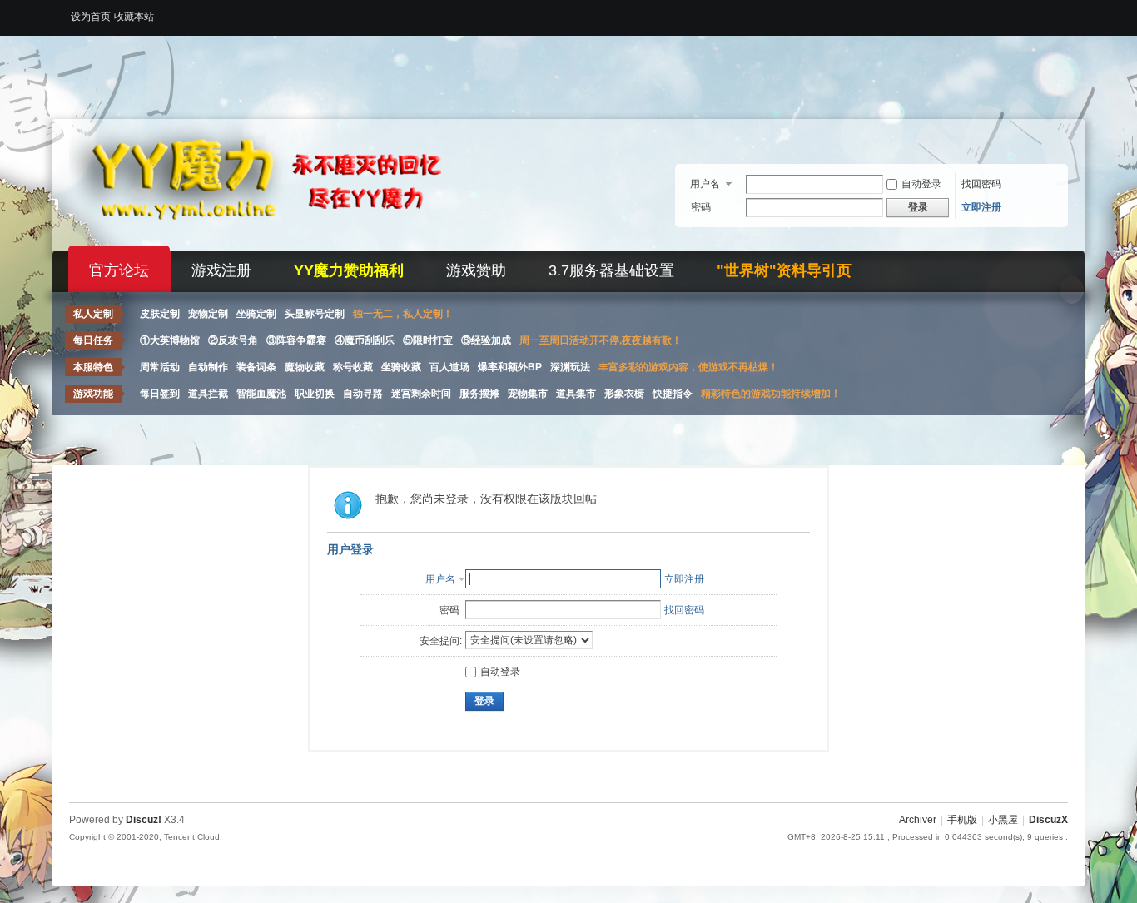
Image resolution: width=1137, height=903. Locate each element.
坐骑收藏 (401, 367)
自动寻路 (363, 393)
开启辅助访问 (1064, 11)
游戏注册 (221, 270)
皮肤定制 (160, 314)
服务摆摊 (479, 393)
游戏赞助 (476, 270)
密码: (450, 610)
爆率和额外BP (510, 367)
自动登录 (921, 184)
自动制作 (208, 367)
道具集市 (576, 393)
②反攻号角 (233, 340)
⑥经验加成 (486, 340)
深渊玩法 (570, 367)
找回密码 (981, 184)
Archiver (917, 820)
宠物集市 (528, 393)
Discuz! (143, 820)
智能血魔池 (261, 393)
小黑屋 (1003, 820)
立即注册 (981, 207)
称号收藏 (353, 367)
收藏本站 (134, 16)
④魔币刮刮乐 (365, 340)
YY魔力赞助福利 (349, 270)
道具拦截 (208, 393)
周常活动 (160, 367)
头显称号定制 (315, 314)
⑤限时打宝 (428, 340)
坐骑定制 (256, 314)
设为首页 (91, 16)
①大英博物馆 (170, 340)
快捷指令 (673, 393)
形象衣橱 (624, 393)
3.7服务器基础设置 (611, 270)
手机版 (962, 820)
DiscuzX (1048, 820)
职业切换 (315, 393)
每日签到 (160, 393)
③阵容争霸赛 (296, 340)
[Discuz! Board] (277, 240)
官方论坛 (119, 270)
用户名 (705, 184)
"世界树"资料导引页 (784, 270)
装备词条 (256, 367)
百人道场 (449, 367)
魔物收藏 (305, 367)
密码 (701, 207)
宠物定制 (208, 314)
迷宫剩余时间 (421, 393)
